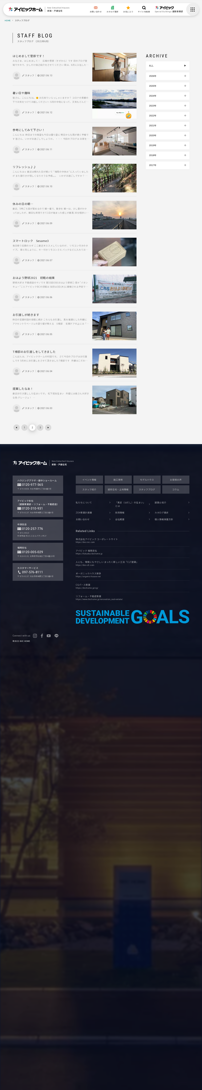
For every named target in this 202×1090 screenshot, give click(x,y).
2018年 (152, 155)
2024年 (152, 96)
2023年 (152, 105)
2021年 (152, 125)
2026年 (152, 76)
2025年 (152, 86)
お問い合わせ (83, 519)
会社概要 (120, 519)
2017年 (152, 165)
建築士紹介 (160, 502)
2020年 (152, 135)
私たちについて (84, 502)
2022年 (152, 115)
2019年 (152, 145)
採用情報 (120, 512)
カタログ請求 (162, 512)
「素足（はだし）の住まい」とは (129, 504)
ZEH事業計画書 (84, 512)
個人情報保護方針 (164, 519)
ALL (151, 65)
